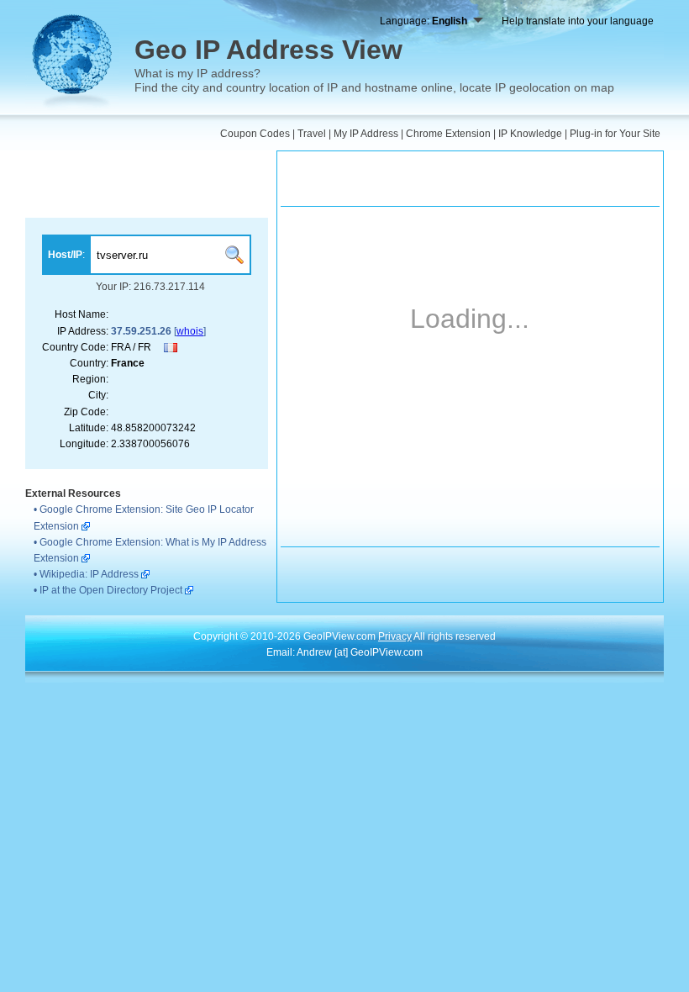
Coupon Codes (255, 134)
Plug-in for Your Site (615, 134)
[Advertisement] (146, 184)
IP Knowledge (530, 134)
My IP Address (366, 134)
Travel (311, 134)
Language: (423, 21)
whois (189, 331)
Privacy (395, 636)
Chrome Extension (448, 134)
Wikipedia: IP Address (89, 574)
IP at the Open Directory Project (110, 590)
